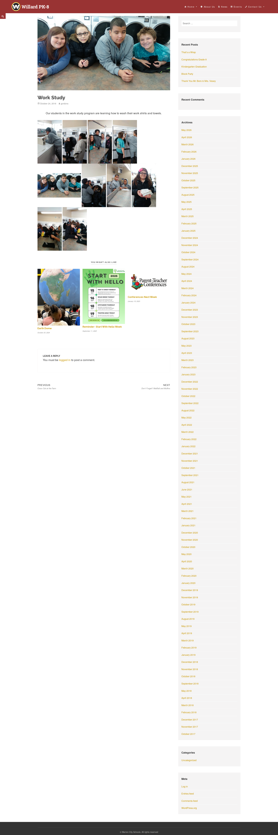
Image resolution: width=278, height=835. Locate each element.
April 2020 (186, 561)
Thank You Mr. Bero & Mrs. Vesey (198, 81)
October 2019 (188, 604)
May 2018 (186, 690)
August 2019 (187, 618)
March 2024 (187, 288)
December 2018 (189, 662)
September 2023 (190, 331)
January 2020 (188, 583)
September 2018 (190, 683)
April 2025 (186, 209)
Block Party (187, 73)
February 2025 (188, 223)
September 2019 (190, 611)
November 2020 (189, 539)
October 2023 (188, 324)
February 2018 (188, 712)
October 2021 (188, 468)
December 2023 (189, 309)
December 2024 (189, 237)
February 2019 (188, 647)
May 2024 (186, 273)
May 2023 (186, 345)
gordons (64, 103)
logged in (65, 360)
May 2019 (186, 626)
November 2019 (189, 597)
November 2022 (189, 388)
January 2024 (188, 302)
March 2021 (187, 511)
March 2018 (187, 705)
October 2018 (188, 676)
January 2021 (188, 525)
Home (191, 6)
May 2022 (186, 417)
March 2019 (187, 640)
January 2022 (188, 446)
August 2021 (187, 482)
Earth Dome (45, 328)
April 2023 (186, 353)
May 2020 (186, 554)
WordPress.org (189, 808)
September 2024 (190, 259)
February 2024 (188, 295)
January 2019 (188, 654)
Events (238, 6)
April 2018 (186, 698)
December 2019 (189, 590)
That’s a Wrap (188, 52)
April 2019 (186, 633)
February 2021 (188, 518)
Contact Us (255, 6)
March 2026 (187, 144)
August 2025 (187, 194)
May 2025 (186, 201)
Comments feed (189, 800)
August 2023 (187, 338)
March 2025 (187, 216)
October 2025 (188, 180)
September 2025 (190, 187)
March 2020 (187, 568)
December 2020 (189, 532)
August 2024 (187, 266)
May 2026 (186, 130)
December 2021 (189, 453)
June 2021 (186, 489)
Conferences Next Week (142, 297)
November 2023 (189, 317)
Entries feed (187, 793)
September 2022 (190, 403)
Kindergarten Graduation (194, 66)
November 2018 (189, 669)
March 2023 (187, 360)
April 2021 (186, 504)
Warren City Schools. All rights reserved (140, 832)
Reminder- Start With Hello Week (102, 326)
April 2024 (186, 281)
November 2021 (189, 460)
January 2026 (188, 158)
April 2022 (186, 424)
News (224, 6)
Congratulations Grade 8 (194, 59)
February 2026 (188, 151)
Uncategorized (188, 760)
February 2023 (188, 367)
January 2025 (188, 230)
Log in (184, 786)
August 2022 (187, 410)
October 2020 (188, 547)
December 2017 (189, 719)
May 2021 (186, 496)
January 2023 (188, 374)
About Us (209, 6)
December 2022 (189, 381)
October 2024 (188, 252)
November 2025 (189, 173)
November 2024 (189, 245)
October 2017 (188, 734)
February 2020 (188, 575)
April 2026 (186, 137)
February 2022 (188, 439)
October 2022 (188, 396)
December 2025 (189, 166)
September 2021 (190, 475)
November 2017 (189, 726)
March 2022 (187, 432)
